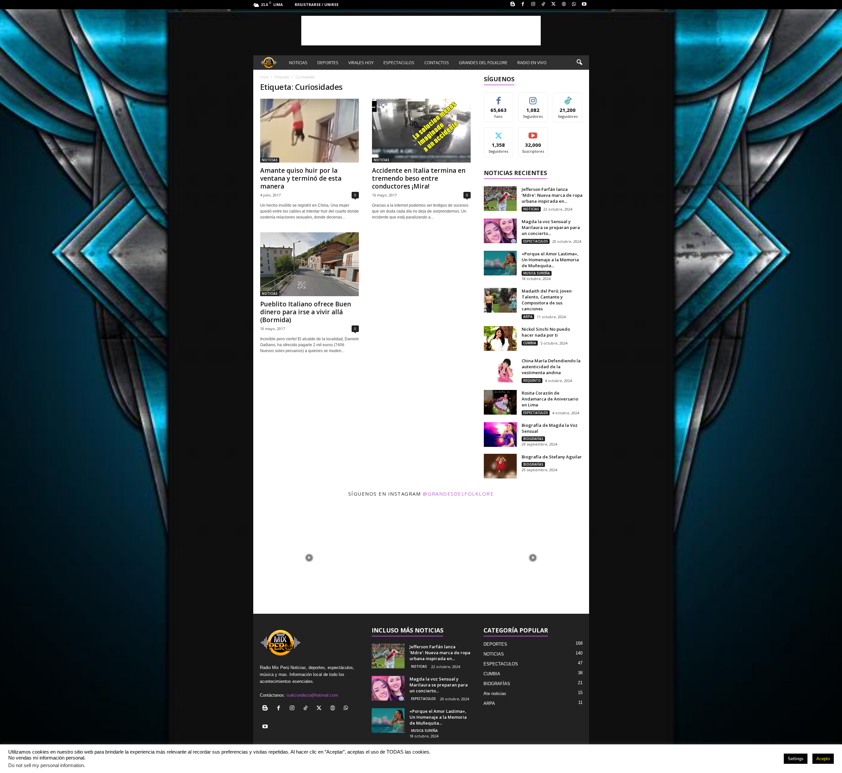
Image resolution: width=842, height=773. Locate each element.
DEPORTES (327, 62)
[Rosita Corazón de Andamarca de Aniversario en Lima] (500, 402)
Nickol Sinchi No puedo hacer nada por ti (546, 332)
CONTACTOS (436, 62)
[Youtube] (584, 4)
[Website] (564, 4)
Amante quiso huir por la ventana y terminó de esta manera (300, 178)
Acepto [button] (823, 758)
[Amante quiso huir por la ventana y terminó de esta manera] (309, 131)
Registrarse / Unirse (316, 4)
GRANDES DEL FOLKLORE (483, 62)
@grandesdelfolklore (458, 493)
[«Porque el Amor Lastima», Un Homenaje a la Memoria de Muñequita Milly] (500, 263)
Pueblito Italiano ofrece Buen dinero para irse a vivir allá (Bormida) (305, 312)
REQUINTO (532, 380)
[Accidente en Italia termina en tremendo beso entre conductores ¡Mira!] (421, 131)
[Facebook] (523, 4)
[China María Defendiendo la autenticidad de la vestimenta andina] (500, 370)
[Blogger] (513, 4)
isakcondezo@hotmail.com (312, 695)
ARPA (527, 316)
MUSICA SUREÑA (536, 273)
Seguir (533, 97)
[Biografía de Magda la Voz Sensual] (500, 434)
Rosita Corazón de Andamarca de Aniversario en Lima (550, 399)
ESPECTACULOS (399, 62)
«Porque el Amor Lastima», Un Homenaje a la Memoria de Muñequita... (550, 260)
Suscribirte (533, 132)
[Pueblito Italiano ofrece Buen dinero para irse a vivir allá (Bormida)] (309, 264)
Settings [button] (796, 758)
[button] (579, 62)
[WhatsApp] (574, 4)
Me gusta (498, 97)
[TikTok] (543, 4)
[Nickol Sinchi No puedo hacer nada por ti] (500, 338)
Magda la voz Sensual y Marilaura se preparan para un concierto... (551, 227)
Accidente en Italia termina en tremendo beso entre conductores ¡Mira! (418, 178)
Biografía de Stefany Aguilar (552, 457)
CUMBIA (529, 343)
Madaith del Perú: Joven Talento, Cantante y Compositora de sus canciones (547, 300)
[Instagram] (533, 4)
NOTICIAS (298, 62)
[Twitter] (553, 4)
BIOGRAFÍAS (533, 438)
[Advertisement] (421, 30)
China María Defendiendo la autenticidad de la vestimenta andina (551, 366)
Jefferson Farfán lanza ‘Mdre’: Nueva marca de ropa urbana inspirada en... (552, 195)
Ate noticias (494, 693)
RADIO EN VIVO (532, 62)
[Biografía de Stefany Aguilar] (500, 466)
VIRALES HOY (361, 62)
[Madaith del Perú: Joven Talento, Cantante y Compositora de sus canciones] (500, 300)
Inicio (264, 77)
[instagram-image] (309, 558)
